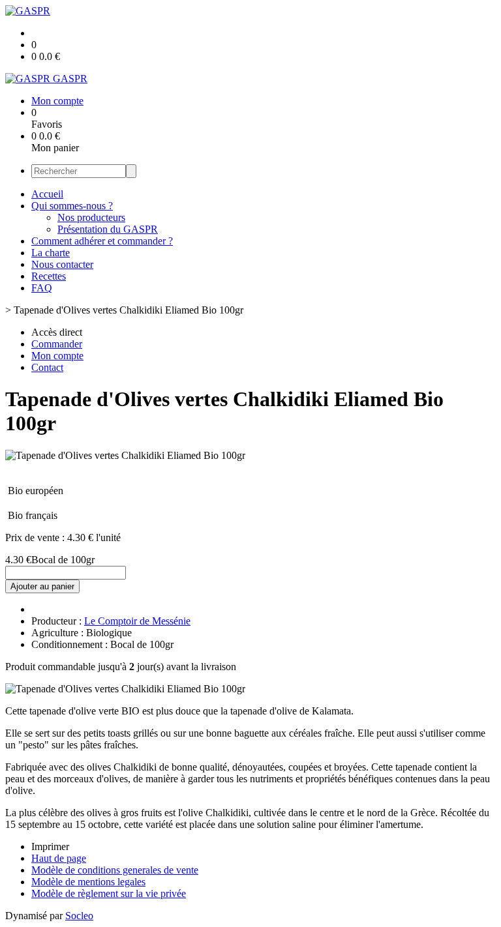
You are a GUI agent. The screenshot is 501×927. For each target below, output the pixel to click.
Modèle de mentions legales (88, 881)
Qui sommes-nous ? (72, 205)
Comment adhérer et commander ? (102, 240)
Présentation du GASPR (107, 229)
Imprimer (50, 846)
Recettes (48, 276)
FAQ (41, 287)
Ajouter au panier (42, 586)
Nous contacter (62, 264)
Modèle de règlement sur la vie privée (108, 893)
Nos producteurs (91, 217)
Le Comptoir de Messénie (137, 620)
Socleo (79, 915)
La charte (50, 252)
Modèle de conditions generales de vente (114, 870)
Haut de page (58, 858)
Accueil (47, 193)
